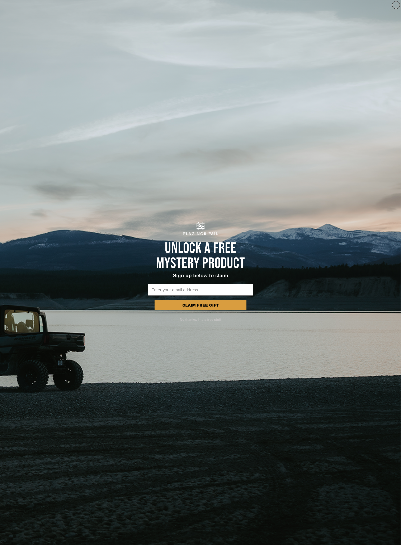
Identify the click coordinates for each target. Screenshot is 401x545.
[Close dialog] (396, 5)
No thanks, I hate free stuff (200, 319)
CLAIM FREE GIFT (200, 305)
